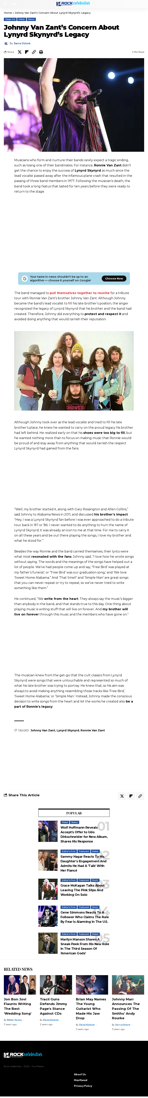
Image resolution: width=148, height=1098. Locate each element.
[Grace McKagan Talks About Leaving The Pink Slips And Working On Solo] (48, 889)
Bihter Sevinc (14, 1019)
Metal (22, 19)
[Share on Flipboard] (27, 52)
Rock (95, 880)
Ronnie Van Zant (93, 730)
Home (8, 12)
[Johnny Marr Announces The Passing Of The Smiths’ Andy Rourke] (128, 984)
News (31, 19)
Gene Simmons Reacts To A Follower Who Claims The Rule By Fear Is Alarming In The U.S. (85, 917)
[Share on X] (19, 52)
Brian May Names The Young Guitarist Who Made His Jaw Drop (91, 1008)
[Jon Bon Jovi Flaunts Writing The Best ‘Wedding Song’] (20, 984)
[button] (7, 4)
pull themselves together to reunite (80, 293)
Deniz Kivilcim (51, 1019)
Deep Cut (10, 19)
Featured (84, 851)
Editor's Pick (69, 851)
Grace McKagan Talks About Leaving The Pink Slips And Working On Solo (83, 890)
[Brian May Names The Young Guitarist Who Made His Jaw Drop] (92, 984)
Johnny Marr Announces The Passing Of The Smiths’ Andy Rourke (126, 1008)
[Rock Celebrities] (74, 4)
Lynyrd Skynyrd (68, 730)
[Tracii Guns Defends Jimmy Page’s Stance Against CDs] (56, 984)
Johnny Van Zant (43, 730)
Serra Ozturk (22, 43)
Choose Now (114, 278)
